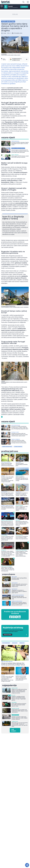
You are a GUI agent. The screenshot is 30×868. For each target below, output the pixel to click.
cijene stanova (18, 446)
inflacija (14, 642)
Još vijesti (13, 730)
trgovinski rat (6, 642)
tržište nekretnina (7, 446)
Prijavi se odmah (7, 634)
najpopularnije (9, 685)
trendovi (22, 642)
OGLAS (15, 14)
